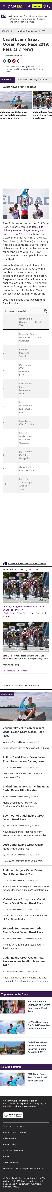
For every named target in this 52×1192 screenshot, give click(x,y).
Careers (7, 1156)
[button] (48, 6)
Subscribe (37, 6)
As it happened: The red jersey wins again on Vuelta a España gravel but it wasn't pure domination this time (28, 19)
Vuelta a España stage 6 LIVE (31, 31)
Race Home (7, 79)
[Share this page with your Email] (18, 61)
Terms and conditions (13, 1126)
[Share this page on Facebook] (4, 61)
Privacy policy (9, 1138)
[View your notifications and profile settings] (29, 6)
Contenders (21, 79)
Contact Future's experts (14, 1132)
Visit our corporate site (24, 1106)
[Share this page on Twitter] (9, 61)
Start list (44, 79)
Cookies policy (9, 1144)
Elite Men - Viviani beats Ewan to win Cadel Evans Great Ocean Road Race (26, 658)
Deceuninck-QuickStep (25, 230)
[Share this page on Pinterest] (14, 61)
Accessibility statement (14, 1150)
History (33, 79)
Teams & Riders (7, 694)
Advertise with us (11, 1162)
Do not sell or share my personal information (24, 1168)
